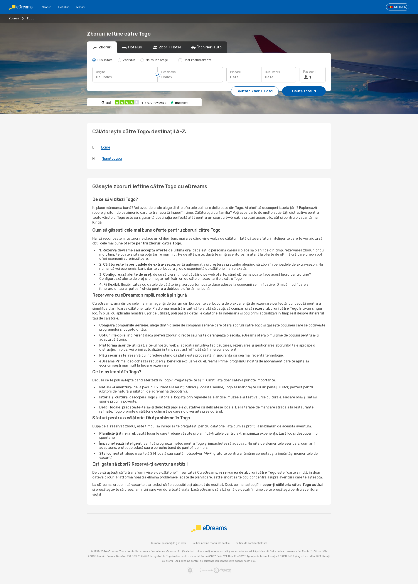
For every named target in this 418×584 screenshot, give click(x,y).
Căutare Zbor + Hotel (254, 91)
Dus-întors (272, 72)
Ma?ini (80, 7)
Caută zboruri (304, 91)
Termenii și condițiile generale (169, 543)
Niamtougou (112, 158)
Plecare (235, 72)
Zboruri (46, 7)
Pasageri (309, 71)
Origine (101, 72)
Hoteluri (63, 7)
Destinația (168, 72)
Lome (105, 147)
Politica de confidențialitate (251, 543)
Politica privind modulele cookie (211, 543)
